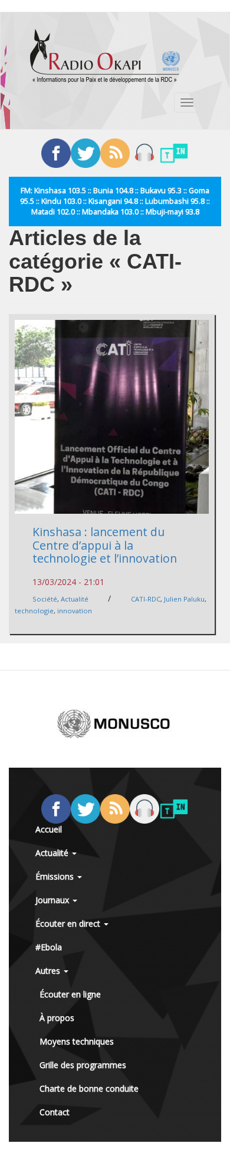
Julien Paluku (184, 598)
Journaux (53, 900)
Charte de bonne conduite (89, 1088)
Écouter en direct (69, 923)
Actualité (74, 598)
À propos (57, 1017)
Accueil (48, 829)
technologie (34, 610)
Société (44, 598)
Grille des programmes (83, 1065)
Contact (55, 1112)
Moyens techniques (77, 1041)
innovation (74, 610)
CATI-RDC (145, 598)
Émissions (55, 876)
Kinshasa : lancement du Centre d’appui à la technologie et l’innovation (104, 545)
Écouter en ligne (70, 994)
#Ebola (48, 947)
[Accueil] (105, 56)
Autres (49, 970)
